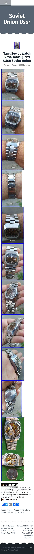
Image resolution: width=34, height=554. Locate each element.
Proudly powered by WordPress (13, 548)
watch (22, 512)
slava (27, 510)
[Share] (14, 504)
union (13, 512)
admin (27, 65)
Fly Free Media (13, 550)
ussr (18, 512)
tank (10, 510)
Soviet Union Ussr (17, 19)
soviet (3, 512)
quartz (22, 510)
